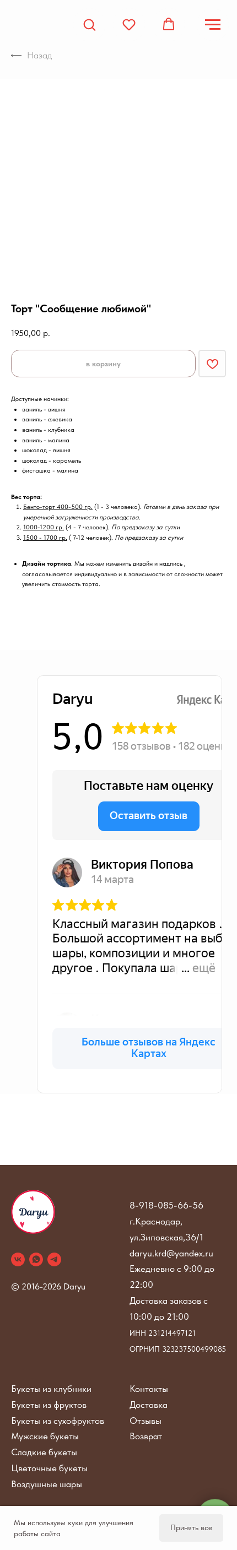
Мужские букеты (45, 1435)
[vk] (18, 1259)
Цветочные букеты (49, 1467)
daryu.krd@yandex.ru (171, 1253)
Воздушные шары (46, 1483)
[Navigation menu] (212, 24)
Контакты (149, 1388)
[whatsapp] (36, 1259)
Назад (39, 55)
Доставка (149, 1404)
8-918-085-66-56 (166, 1205)
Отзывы (145, 1420)
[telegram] (54, 1259)
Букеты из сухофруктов (57, 1420)
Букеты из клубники (51, 1388)
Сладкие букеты (44, 1451)
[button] (89, 24)
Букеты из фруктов (49, 1404)
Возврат (146, 1435)
